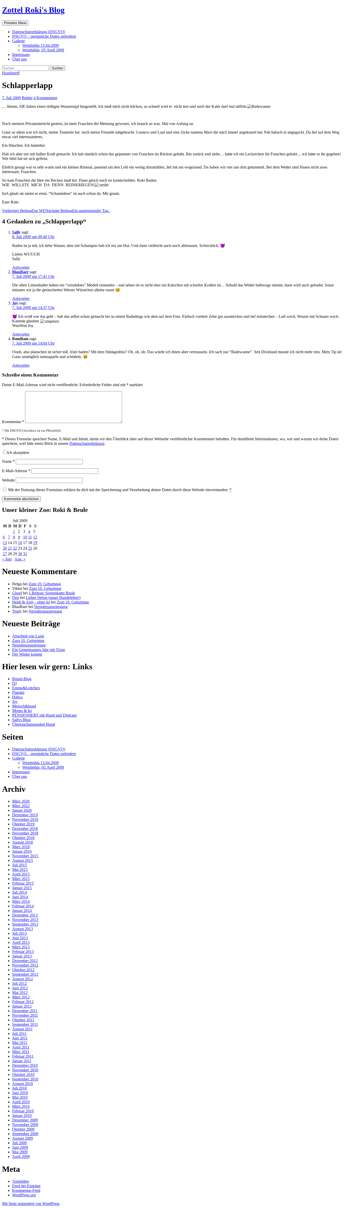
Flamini (18, 692)
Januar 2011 (21, 1061)
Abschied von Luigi (28, 636)
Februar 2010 (23, 1111)
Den (15, 597)
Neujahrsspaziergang (51, 607)
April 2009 (21, 1156)
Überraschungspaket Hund (33, 724)
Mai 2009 (20, 1152)
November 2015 (25, 856)
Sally (16, 232)
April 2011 (20, 1047)
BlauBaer (20, 272)
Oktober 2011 (23, 1020)
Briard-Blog (21, 679)
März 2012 (21, 997)
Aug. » (20, 559)
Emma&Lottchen (26, 688)
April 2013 (21, 942)
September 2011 (25, 1024)
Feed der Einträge (26, 1186)
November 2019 (25, 819)
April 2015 (21, 874)
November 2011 (25, 1015)
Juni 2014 (20, 897)
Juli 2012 (19, 983)
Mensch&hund (24, 706)
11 (30, 537)
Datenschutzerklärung (86, 443)
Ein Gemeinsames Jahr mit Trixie (38, 650)
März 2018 (21, 847)
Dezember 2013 (25, 915)
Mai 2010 (20, 1097)
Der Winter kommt (27, 654)
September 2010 (25, 1079)
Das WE (23, 211)
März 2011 (20, 1052)
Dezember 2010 (25, 1065)
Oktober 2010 (23, 1074)
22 (15, 548)
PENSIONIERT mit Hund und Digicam (44, 715)
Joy (15, 303)
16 (20, 542)
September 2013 (25, 924)
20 (5, 548)
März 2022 (21, 806)
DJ (14, 683)
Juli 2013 (19, 933)
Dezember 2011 (24, 1011)
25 (30, 548)
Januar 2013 (22, 956)
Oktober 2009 (23, 1129)
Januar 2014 (22, 910)
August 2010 (22, 1083)
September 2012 (25, 974)
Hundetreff (11, 73)
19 (35, 542)
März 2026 (21, 801)
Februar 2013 (23, 951)
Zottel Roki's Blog (33, 9)
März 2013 (21, 947)
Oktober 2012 (23, 970)
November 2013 (25, 920)
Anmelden (20, 1181)
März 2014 (21, 901)
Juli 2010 (19, 1088)
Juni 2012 (20, 988)
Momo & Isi (22, 711)
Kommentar (13, 422)
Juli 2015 (19, 865)
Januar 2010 (22, 1115)
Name (8, 461)
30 (20, 554)
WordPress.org (24, 1195)
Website (8, 480)
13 (5, 542)
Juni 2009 (20, 1147)
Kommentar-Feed (26, 1190)
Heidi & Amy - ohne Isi (31, 602)
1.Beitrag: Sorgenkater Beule (52, 593)
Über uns (19, 59)
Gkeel (17, 593)
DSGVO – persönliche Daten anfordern (44, 36)
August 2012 (22, 979)
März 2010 (21, 1106)
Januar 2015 (22, 888)
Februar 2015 (23, 883)
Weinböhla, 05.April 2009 (43, 50)
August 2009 (22, 1138)
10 (25, 537)
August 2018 (22, 842)
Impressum (21, 54)
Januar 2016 (22, 851)
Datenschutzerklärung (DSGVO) (38, 32)
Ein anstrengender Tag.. (77, 211)
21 (10, 548)
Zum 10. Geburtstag (45, 584)
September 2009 (25, 1134)
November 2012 (25, 965)
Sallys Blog (21, 720)
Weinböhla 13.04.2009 (40, 45)
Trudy (17, 611)
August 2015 (22, 860)
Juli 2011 (19, 1033)
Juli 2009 (19, 1143)
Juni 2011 (20, 1038)
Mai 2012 (20, 992)
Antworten (20, 267)
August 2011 (22, 1029)
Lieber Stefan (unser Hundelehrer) (53, 597)
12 (35, 537)
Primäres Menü (15, 23)
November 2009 (25, 1124)
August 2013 (22, 929)
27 (5, 554)
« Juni (7, 559)
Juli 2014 (19, 892)
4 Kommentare (45, 98)
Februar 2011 (22, 1056)
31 (25, 554)
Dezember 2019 (25, 815)
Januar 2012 (22, 1006)
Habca (17, 697)
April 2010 (21, 1102)
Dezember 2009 (25, 1120)
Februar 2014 (23, 906)
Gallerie (18, 41)
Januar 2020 (22, 810)
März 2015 (21, 879)
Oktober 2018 (23, 838)
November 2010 (25, 1070)
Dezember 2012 (25, 961)
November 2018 (25, 833)
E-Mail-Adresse (16, 471)
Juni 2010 (20, 1093)
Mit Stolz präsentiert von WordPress (31, 1203)
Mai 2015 (20, 869)
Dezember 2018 (25, 828)
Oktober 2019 (23, 824)
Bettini (27, 98)
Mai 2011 (19, 1042)
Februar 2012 (23, 1001)
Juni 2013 (20, 938)
